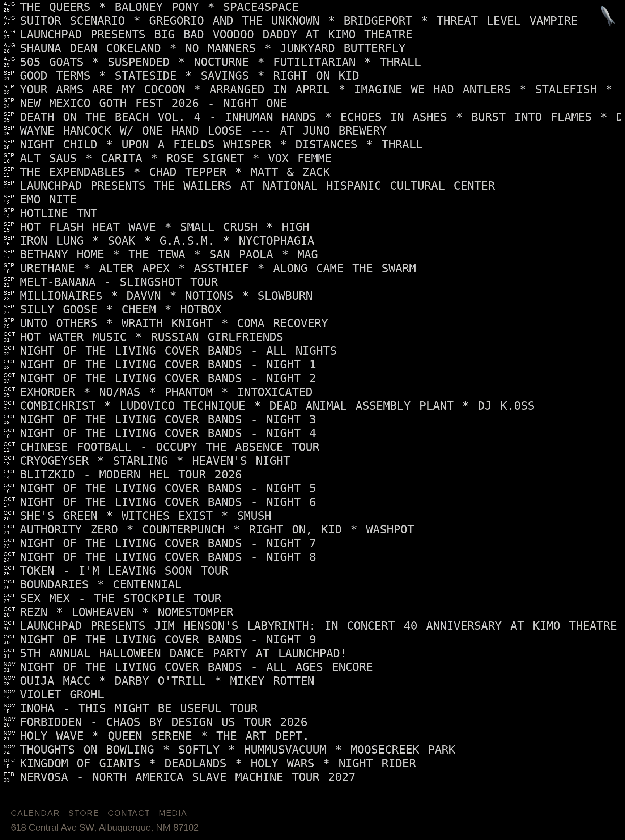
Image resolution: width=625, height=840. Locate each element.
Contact (129, 813)
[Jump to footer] (608, 17)
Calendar (35, 813)
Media (173, 813)
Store (83, 813)
